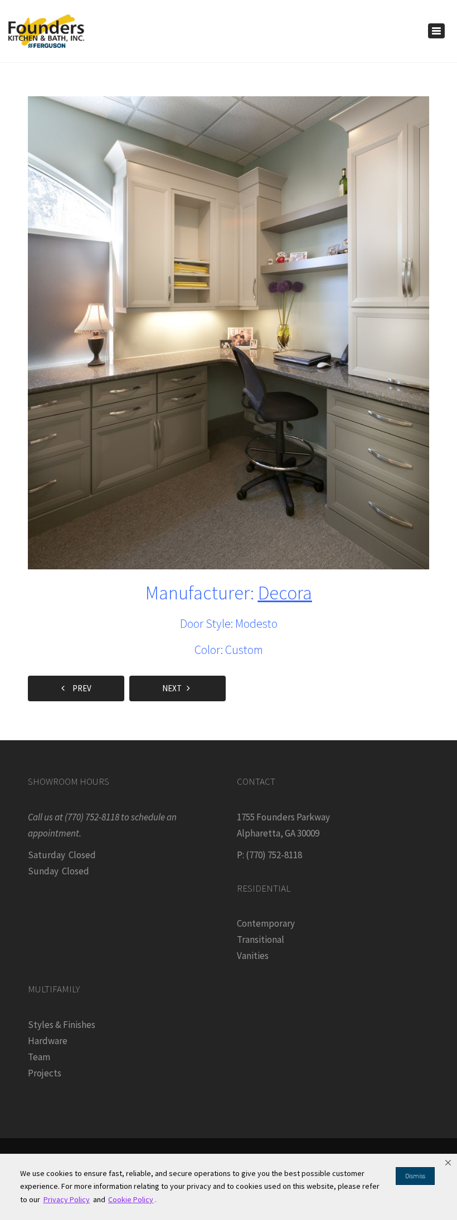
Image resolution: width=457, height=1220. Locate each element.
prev (79, 688)
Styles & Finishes (61, 1025)
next (174, 688)
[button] (448, 1162)
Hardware (47, 1041)
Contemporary (266, 923)
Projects (44, 1073)
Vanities (253, 956)
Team (39, 1057)
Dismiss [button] (415, 1176)
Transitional (260, 939)
